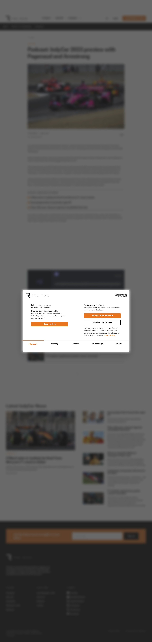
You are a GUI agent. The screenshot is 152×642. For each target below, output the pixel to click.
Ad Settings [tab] (97, 344)
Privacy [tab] (54, 344)
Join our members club (102, 316)
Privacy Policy (109, 335)
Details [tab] (76, 344)
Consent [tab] (33, 344)
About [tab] (119, 344)
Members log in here (102, 322)
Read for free (49, 324)
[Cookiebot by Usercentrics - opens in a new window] (116, 295)
